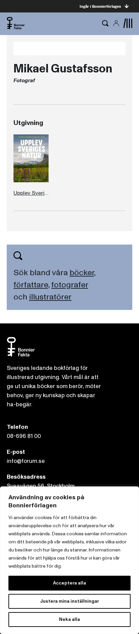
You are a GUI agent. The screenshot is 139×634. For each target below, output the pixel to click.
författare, (31, 284)
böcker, (82, 272)
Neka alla (69, 619)
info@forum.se (26, 461)
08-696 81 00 (24, 436)
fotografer (69, 284)
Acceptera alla (69, 583)
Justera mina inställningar (69, 601)
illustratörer (50, 297)
